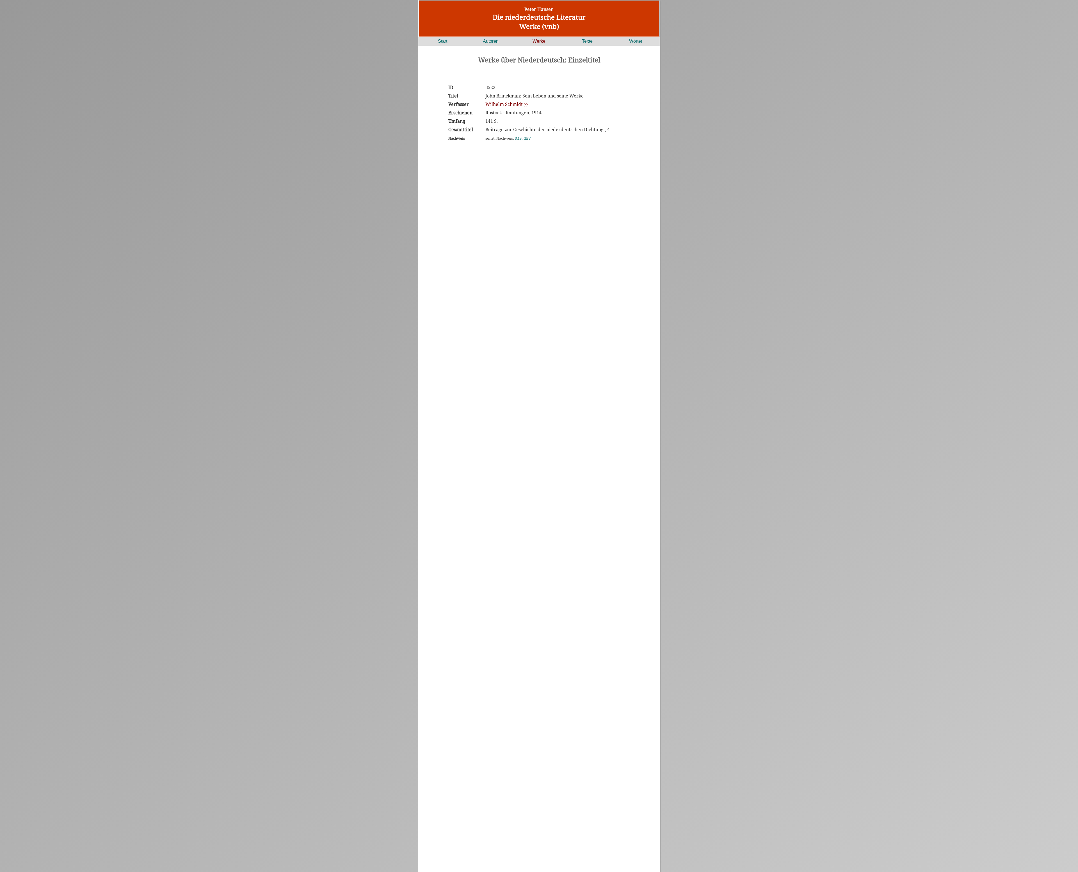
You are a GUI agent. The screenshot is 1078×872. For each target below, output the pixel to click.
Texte (587, 41)
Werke (539, 41)
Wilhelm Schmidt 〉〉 (506, 104)
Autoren (491, 41)
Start (442, 41)
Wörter (635, 41)
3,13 (518, 138)
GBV (527, 138)
